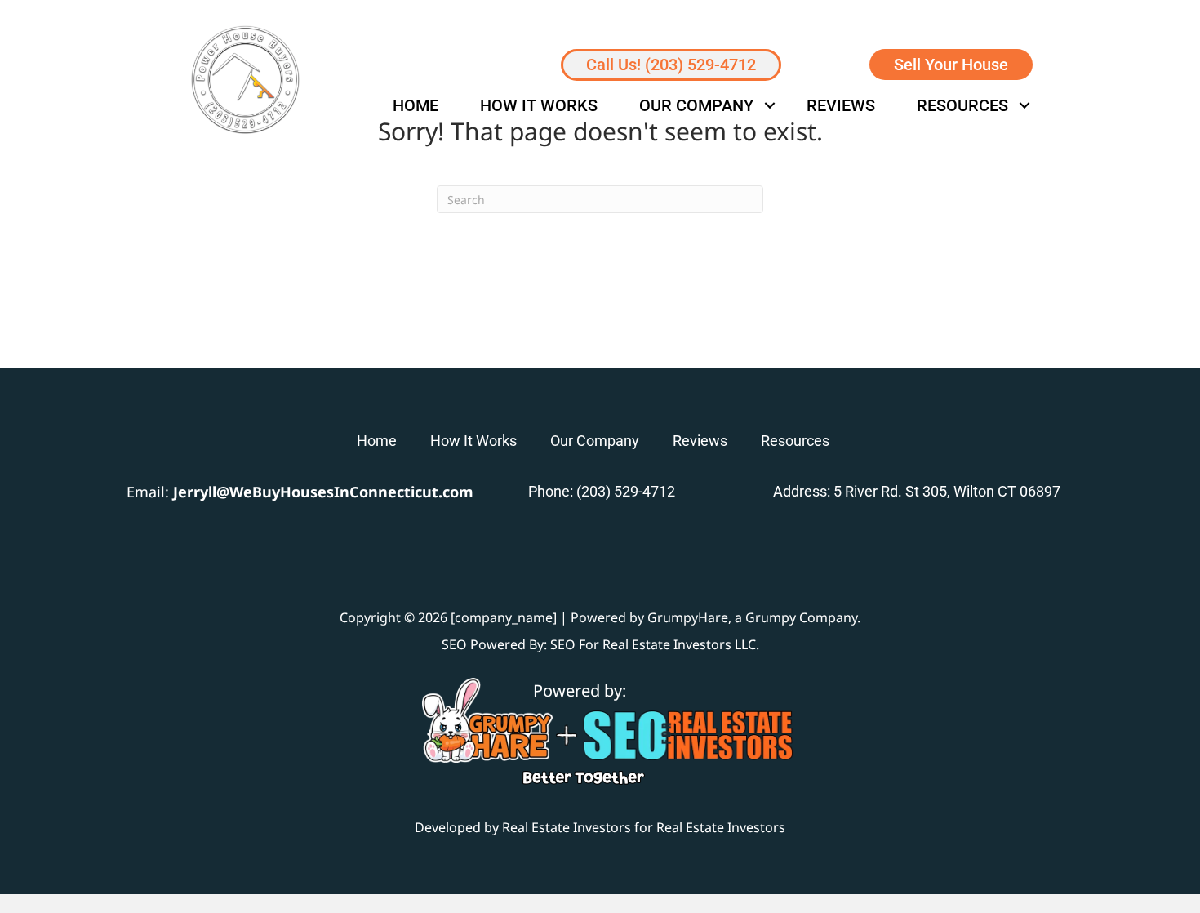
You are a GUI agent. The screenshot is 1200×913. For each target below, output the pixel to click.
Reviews (841, 105)
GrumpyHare (687, 617)
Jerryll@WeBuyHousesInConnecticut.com (323, 491)
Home (415, 105)
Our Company (696, 105)
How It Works (539, 105)
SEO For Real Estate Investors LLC (653, 644)
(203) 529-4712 (625, 491)
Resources (962, 105)
